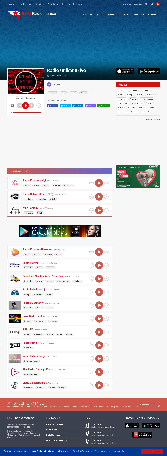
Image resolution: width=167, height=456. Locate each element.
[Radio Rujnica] (14, 265)
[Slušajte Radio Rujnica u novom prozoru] (106, 265)
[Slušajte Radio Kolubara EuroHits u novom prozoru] (106, 252)
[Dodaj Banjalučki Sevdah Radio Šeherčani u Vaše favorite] (92, 278)
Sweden (68, 276)
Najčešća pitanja (53, 435)
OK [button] (152, 451)
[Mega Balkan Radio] (14, 385)
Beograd (57, 194)
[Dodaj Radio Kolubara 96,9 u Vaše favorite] (91, 183)
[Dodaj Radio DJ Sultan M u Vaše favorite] (92, 305)
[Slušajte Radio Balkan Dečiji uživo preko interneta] (99, 359)
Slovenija (66, 4)
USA (47, 356)
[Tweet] (66, 107)
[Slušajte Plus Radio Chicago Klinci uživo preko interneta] (99, 372)
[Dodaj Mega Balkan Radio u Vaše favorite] (92, 385)
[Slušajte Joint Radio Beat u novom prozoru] (106, 318)
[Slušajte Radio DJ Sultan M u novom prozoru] (106, 305)
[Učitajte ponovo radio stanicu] (12, 105)
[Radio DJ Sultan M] (14, 305)
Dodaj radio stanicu (148, 404)
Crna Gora (40, 4)
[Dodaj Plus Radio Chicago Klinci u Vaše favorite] (92, 372)
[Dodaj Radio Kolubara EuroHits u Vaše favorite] (91, 252)
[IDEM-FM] (14, 332)
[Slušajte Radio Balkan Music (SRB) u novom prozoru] (106, 196)
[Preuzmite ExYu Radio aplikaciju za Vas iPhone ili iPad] (125, 71)
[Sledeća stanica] (31, 105)
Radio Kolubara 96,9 (34, 180)
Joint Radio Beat (32, 316)
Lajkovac (50, 181)
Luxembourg (45, 263)
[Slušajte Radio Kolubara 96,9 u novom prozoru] (106, 183)
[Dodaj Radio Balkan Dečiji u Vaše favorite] (92, 358)
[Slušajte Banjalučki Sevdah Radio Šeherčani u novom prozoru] (106, 278)
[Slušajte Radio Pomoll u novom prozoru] (106, 345)
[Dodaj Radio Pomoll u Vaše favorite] (92, 345)
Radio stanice (39, 13)
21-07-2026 (96, 432)
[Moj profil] (158, 4)
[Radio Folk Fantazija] (14, 292)
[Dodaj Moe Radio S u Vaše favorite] (91, 210)
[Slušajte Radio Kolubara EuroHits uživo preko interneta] (99, 252)
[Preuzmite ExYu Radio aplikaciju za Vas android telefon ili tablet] (149, 71)
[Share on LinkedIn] (78, 107)
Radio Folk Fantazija (34, 289)
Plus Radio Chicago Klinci (38, 369)
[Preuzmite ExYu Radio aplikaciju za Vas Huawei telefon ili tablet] (142, 435)
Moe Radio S (30, 207)
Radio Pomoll (30, 342)
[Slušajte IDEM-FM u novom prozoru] (106, 332)
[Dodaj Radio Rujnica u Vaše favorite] (92, 265)
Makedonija (53, 4)
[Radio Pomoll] (14, 345)
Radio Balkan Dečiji (34, 356)
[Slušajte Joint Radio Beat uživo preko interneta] (99, 319)
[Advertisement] (83, 43)
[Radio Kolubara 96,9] (15, 183)
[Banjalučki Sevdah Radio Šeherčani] (14, 278)
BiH (30, 4)
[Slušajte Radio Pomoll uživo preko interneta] (99, 345)
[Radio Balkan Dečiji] (14, 358)
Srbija (11, 4)
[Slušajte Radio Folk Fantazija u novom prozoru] (106, 292)
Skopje (41, 208)
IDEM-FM (28, 329)
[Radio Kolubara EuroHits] (15, 252)
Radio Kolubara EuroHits (37, 249)
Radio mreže (51, 430)
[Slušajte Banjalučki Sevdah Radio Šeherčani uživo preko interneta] (99, 279)
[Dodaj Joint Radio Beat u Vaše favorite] (92, 318)
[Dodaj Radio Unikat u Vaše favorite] (38, 105)
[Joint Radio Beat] (14, 318)
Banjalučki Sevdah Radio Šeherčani (43, 276)
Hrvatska (21, 4)
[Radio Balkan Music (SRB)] (15, 196)
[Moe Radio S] (15, 210)
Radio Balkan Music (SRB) (38, 194)
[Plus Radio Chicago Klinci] (14, 372)
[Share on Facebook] (53, 107)
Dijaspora (77, 4)
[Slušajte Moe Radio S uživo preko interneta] (99, 210)
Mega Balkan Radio (34, 382)
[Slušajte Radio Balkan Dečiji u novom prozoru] (106, 358)
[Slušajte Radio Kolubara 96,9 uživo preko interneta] (99, 183)
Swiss (50, 290)
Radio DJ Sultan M (33, 302)
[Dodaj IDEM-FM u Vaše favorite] (92, 332)
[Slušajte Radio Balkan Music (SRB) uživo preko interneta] (99, 197)
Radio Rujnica (31, 262)
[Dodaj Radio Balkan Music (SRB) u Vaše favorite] (91, 196)
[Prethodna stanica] (19, 105)
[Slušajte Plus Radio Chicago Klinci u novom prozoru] (106, 372)
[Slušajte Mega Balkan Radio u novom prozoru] (106, 385)
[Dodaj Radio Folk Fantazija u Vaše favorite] (92, 292)
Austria (37, 330)
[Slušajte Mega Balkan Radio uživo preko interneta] (99, 385)
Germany (55, 76)
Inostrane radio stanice (56, 440)
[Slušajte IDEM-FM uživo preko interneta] (99, 332)
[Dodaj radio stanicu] (152, 4)
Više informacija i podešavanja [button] (109, 451)
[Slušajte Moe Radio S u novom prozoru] (106, 210)
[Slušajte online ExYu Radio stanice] (14, 13)
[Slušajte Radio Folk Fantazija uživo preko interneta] (99, 292)
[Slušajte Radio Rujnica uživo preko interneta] (99, 265)
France (48, 303)
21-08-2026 (96, 424)
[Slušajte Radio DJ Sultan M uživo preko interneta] (99, 305)
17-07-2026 (96, 440)
